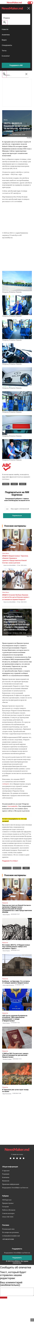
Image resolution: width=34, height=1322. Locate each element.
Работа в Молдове (8, 1210)
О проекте (6, 1170)
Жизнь (6, 120)
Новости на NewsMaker (10, 565)
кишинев (22, 484)
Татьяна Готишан (7, 1059)
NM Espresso (7, 1200)
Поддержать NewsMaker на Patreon (15, 1187)
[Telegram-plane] (23, 1158)
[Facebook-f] (10, 1158)
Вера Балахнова (7, 1093)
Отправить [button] (3, 1297)
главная (14, 484)
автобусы (5, 484)
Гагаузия (5, 1206)
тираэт (26, 868)
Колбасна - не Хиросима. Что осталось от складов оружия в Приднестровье (16, 982)
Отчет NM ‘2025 (7, 1217)
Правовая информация (10, 1184)
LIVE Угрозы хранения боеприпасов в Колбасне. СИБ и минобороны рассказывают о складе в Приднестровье (14, 1018)
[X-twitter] (14, 1158)
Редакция (5, 1174)
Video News (5, 553)
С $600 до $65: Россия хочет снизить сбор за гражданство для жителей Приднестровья (15, 1055)
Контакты (5, 1177)
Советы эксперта (8, 1213)
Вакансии (5, 1181)
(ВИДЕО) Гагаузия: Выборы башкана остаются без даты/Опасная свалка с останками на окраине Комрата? (15, 597)
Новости (6, 613)
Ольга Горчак (8, 134)
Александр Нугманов (8, 985)
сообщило (5, 784)
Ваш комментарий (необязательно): (11, 1283)
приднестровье (17, 868)
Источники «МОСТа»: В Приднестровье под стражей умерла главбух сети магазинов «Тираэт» (16, 946)
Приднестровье (8, 1203)
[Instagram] (17, 1158)
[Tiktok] (20, 1158)
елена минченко (7, 868)
